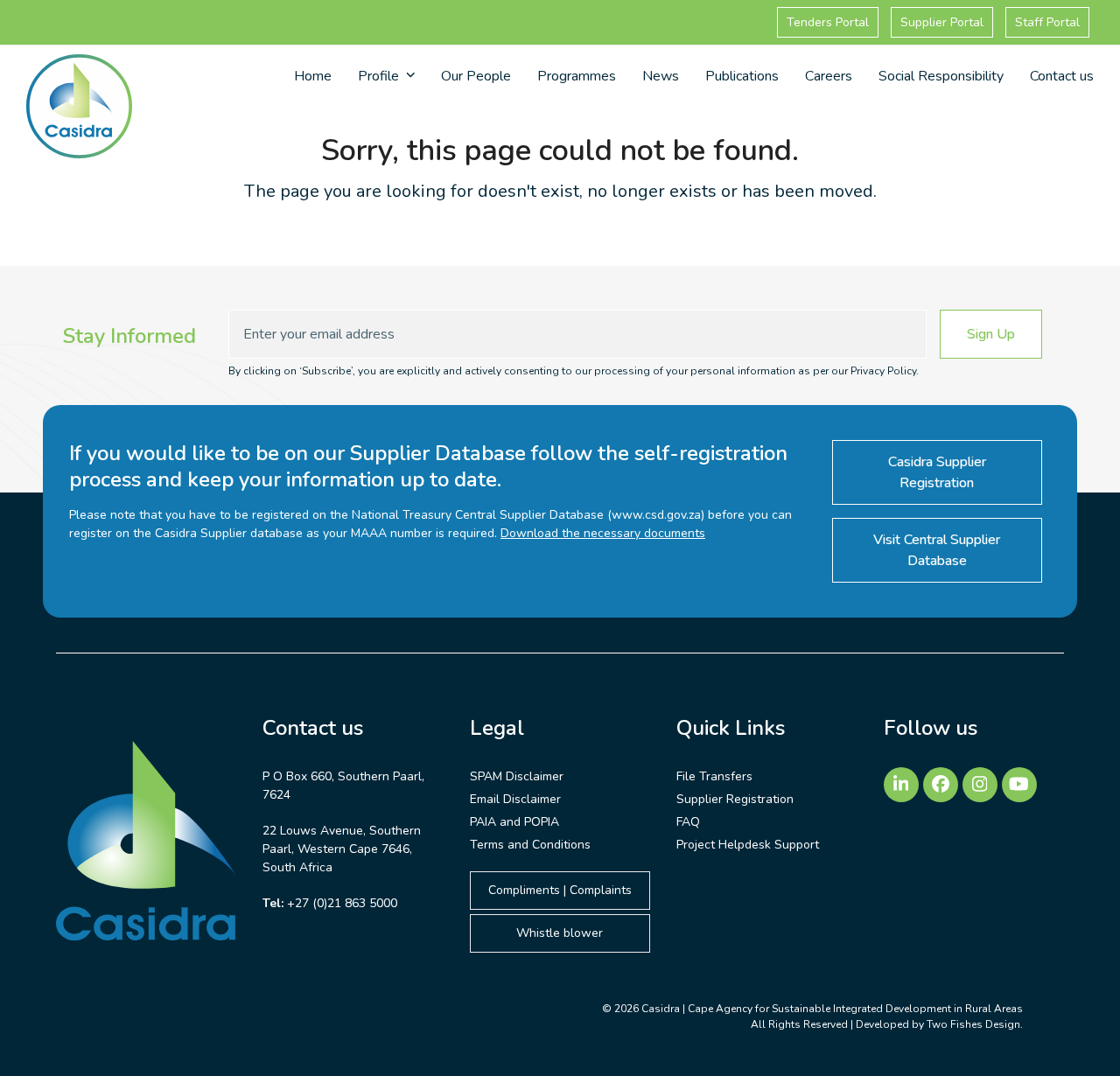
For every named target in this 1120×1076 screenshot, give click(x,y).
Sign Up (991, 334)
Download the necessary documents (602, 533)
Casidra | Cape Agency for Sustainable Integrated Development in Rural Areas (832, 1009)
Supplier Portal (942, 22)
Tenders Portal (828, 22)
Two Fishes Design (973, 1024)
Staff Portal (1047, 22)
